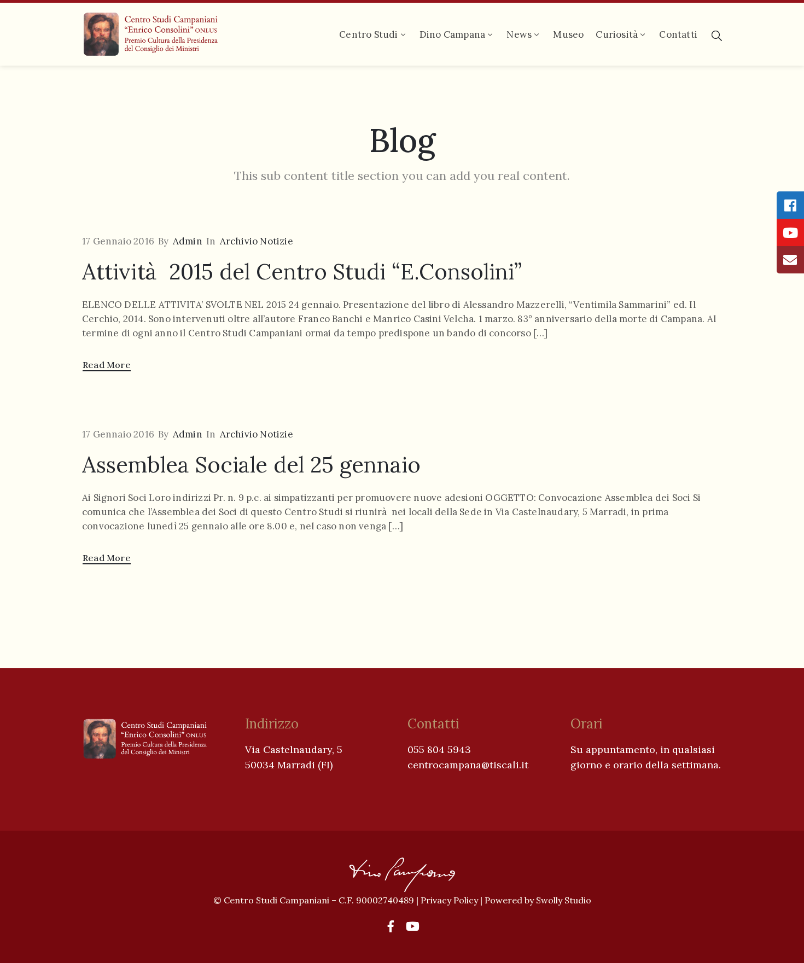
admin (187, 241)
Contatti (678, 34)
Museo (568, 34)
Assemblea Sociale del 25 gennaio (251, 464)
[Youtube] (413, 926)
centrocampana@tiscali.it (467, 764)
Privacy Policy (450, 900)
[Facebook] (391, 926)
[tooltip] (790, 205)
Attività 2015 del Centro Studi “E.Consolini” (302, 271)
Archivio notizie (256, 241)
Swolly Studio (563, 900)
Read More (107, 364)
